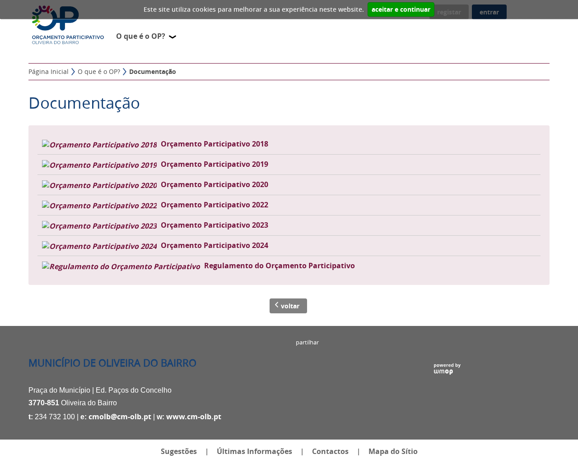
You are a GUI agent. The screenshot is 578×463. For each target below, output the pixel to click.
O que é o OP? (99, 71)
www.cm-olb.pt (193, 417)
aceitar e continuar (401, 9)
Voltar (290, 306)
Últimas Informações (254, 451)
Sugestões (179, 451)
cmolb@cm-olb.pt (120, 417)
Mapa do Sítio (393, 451)
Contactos (330, 451)
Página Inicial (48, 71)
